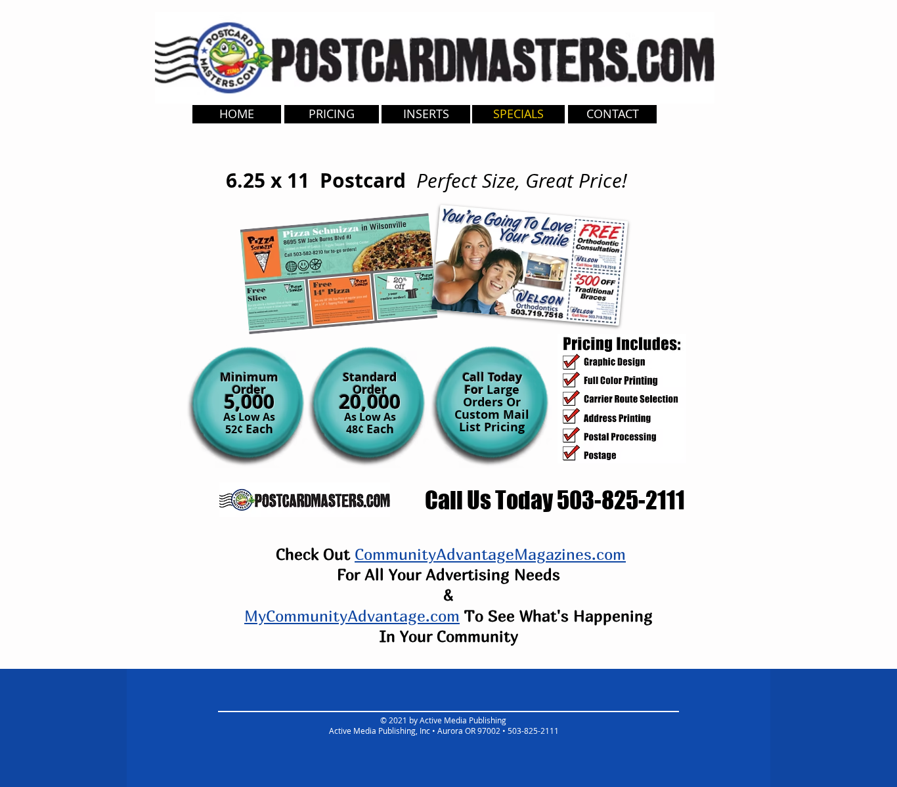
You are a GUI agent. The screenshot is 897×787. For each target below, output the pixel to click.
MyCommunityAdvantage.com (352, 615)
